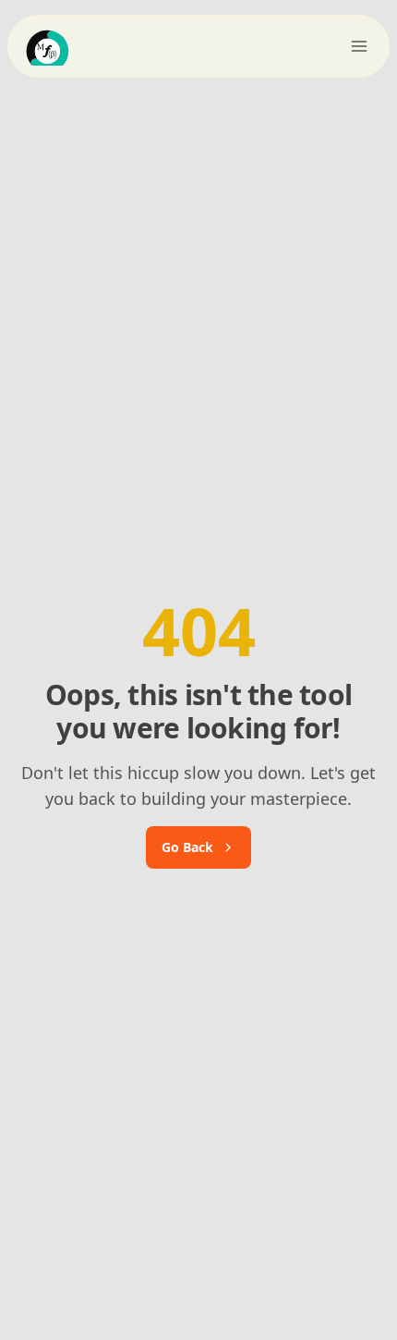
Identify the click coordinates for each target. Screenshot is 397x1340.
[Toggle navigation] (359, 46)
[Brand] (67, 46)
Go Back (187, 847)
